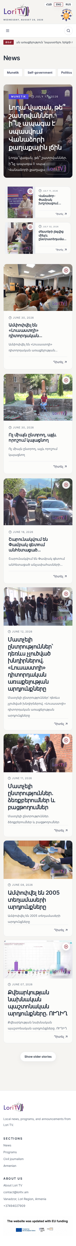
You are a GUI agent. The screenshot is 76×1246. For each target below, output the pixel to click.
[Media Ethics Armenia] (67, 14)
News (7, 1145)
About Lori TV (12, 1185)
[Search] (68, 30)
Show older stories (38, 1056)
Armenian (9, 1165)
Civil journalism (13, 1159)
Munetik (13, 72)
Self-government (40, 72)
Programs (10, 1152)
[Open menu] (7, 30)
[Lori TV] (16, 10)
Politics (66, 72)
